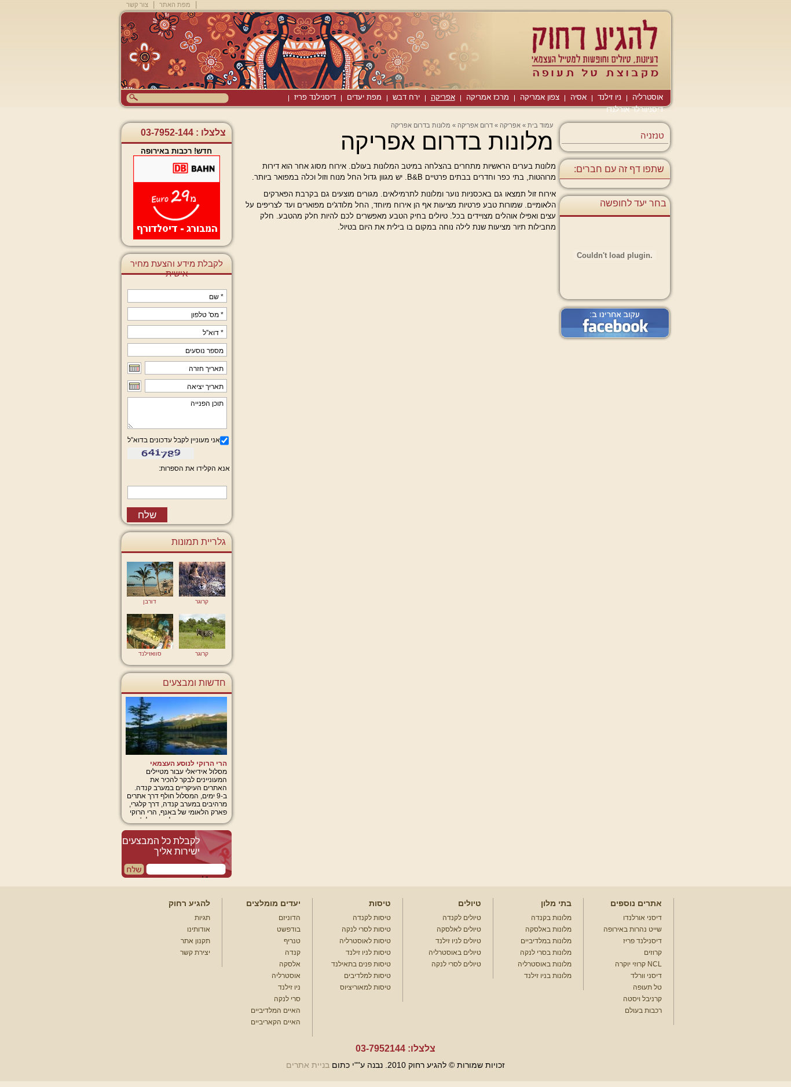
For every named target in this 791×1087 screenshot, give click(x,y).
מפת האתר (175, 4)
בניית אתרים (307, 1065)
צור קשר (137, 4)
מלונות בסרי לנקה (546, 952)
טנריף (292, 941)
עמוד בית (540, 125)
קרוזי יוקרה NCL (638, 964)
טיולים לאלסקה (459, 929)
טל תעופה (647, 987)
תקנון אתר (195, 941)
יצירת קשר (195, 952)
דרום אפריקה (475, 125)
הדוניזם (290, 918)
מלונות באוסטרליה (545, 964)
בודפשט (289, 929)
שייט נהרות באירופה (632, 929)
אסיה (578, 97)
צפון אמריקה (539, 97)
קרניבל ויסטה (642, 999)
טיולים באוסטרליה (455, 952)
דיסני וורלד (646, 976)
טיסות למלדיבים (367, 976)
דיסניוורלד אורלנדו (634, 109)
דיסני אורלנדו (642, 918)
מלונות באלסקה (548, 929)
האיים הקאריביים (276, 1022)
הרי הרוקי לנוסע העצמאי (188, 763)
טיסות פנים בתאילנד (361, 964)
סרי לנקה (287, 999)
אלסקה (290, 964)
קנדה (293, 952)
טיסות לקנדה (372, 918)
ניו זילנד (609, 97)
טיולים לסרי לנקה (456, 964)
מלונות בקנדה (551, 918)
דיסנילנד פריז (315, 97)
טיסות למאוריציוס (365, 987)
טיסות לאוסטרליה (365, 941)
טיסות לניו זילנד (368, 952)
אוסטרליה (647, 97)
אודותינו (198, 929)
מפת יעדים (364, 97)
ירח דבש (406, 97)
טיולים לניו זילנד (458, 941)
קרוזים (653, 952)
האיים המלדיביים (276, 1010)
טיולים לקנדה (461, 918)
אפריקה (443, 97)
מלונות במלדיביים (546, 941)
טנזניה (652, 135)
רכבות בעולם (643, 1010)
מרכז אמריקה (487, 97)
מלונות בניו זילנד (548, 976)
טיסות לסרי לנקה (366, 929)
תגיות (202, 918)
